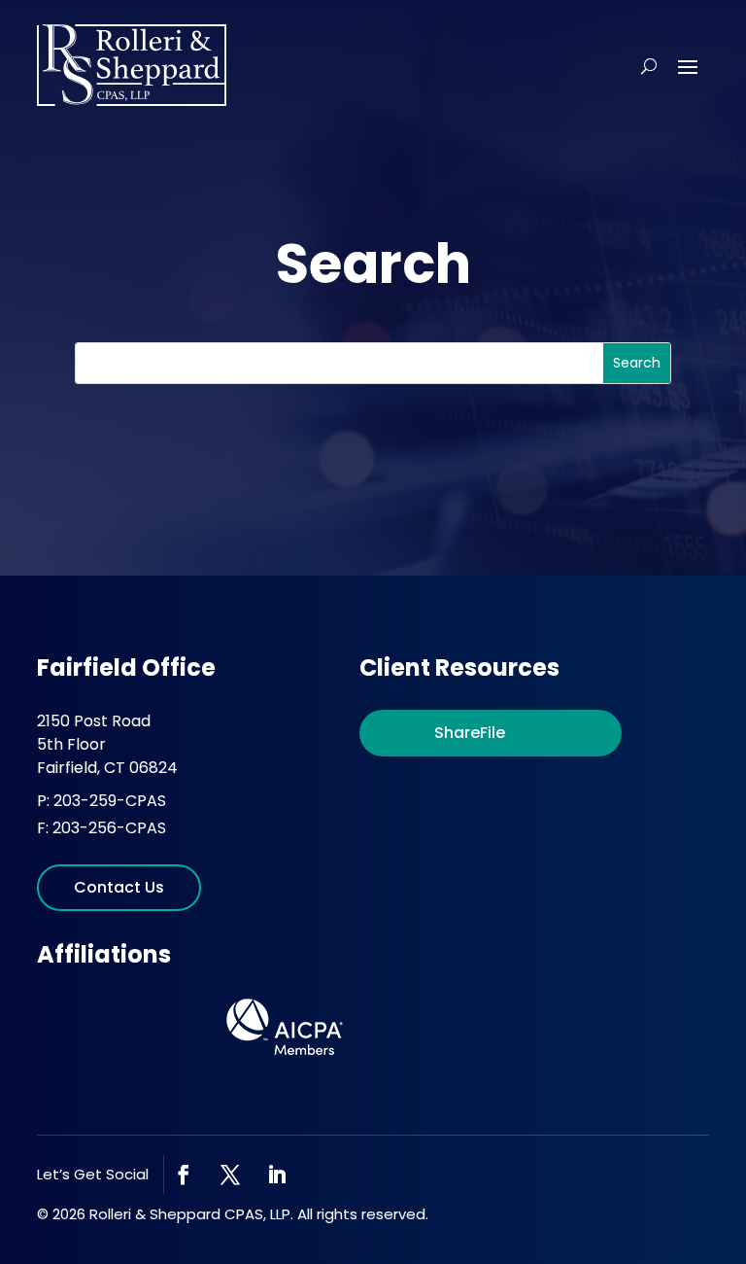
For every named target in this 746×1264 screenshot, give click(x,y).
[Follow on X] (230, 1174)
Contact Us (119, 887)
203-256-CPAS (109, 828)
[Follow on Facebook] (183, 1174)
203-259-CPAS (109, 801)
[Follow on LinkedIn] (276, 1174)
